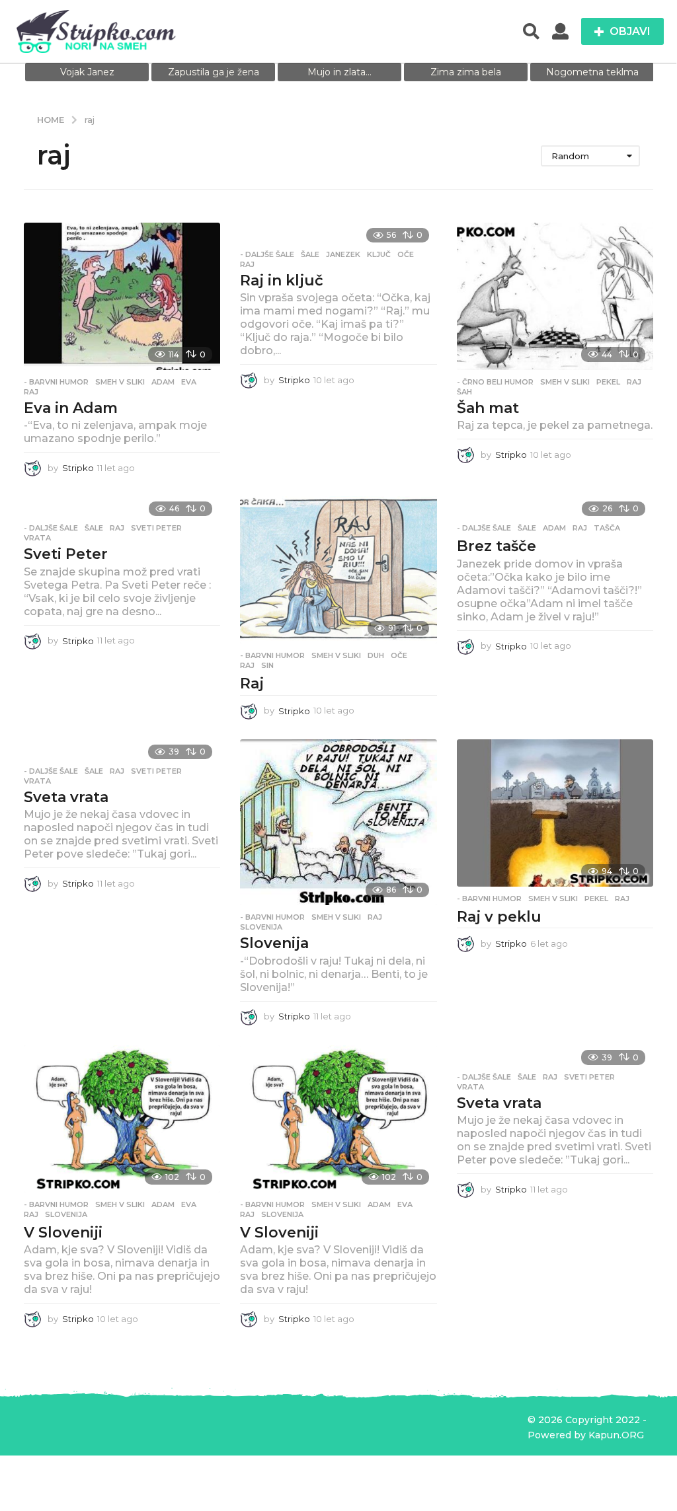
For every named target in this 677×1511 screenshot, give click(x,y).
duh (376, 655)
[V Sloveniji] (122, 1119)
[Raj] (338, 570)
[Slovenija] (338, 822)
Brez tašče (496, 546)
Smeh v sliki (120, 382)
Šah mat (488, 408)
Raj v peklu (499, 917)
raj (31, 392)
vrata (37, 538)
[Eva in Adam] (122, 296)
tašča (607, 528)
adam (163, 382)
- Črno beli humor (495, 382)
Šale (310, 254)
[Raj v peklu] (555, 813)
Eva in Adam (71, 408)
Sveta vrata (66, 797)
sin (267, 665)
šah (464, 392)
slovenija (261, 927)
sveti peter (156, 528)
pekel (608, 382)
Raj (252, 683)
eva (188, 382)
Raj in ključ (281, 280)
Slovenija (274, 943)
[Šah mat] (555, 296)
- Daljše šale (267, 254)
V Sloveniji (63, 1232)
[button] (531, 31)
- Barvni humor (56, 382)
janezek (343, 254)
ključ (379, 254)
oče (405, 254)
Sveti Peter (66, 554)
